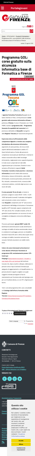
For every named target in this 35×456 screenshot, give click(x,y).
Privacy (4, 433)
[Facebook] (28, 27)
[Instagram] (32, 27)
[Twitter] (30, 27)
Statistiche (5, 430)
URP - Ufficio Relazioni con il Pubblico (14, 369)
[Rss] (3, 443)
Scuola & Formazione (22, 36)
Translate (30, 324)
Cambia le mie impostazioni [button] (21, 449)
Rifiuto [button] (21, 444)
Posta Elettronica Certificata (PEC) (13, 367)
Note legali (5, 435)
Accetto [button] (21, 440)
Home (3, 36)
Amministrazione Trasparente (11, 398)
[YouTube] (19, 379)
